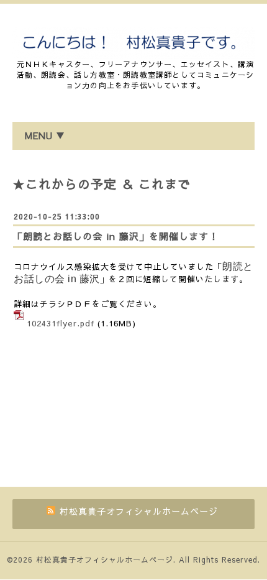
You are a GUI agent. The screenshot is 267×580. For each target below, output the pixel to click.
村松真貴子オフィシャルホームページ (104, 559)
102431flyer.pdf (60, 323)
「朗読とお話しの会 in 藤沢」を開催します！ (116, 235)
